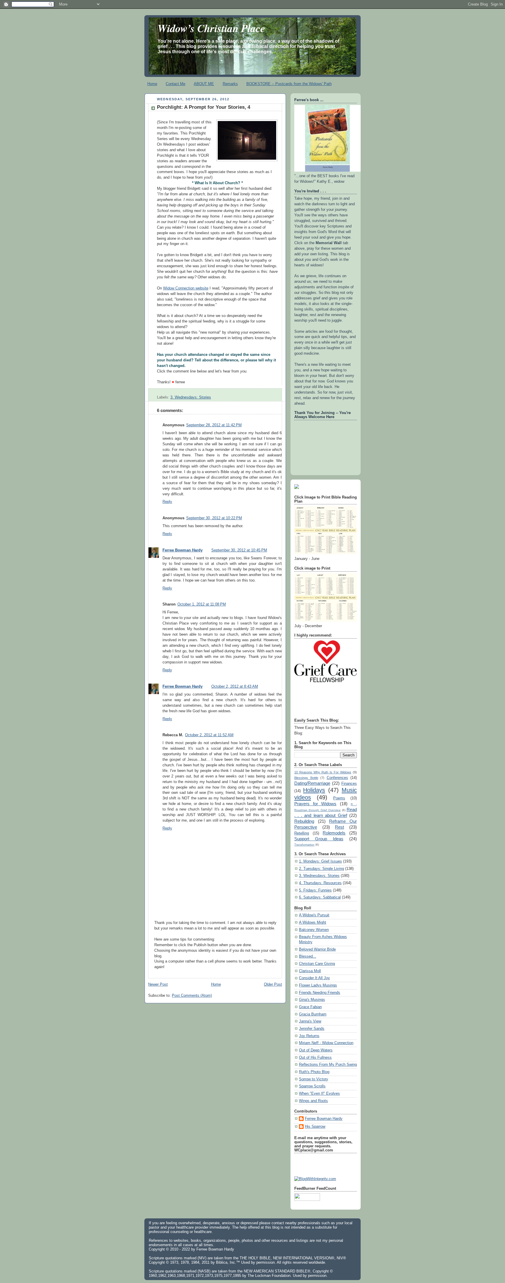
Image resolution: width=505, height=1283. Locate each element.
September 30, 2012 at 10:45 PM (239, 550)
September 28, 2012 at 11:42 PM (214, 425)
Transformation (304, 844)
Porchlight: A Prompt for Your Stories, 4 (203, 107)
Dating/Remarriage (312, 783)
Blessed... (307, 956)
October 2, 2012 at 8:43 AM (234, 686)
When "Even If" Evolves (319, 1093)
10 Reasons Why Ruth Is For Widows (322, 772)
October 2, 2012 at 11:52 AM (209, 735)
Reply (167, 502)
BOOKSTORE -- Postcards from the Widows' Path (289, 84)
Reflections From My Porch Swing (328, 1065)
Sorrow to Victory (313, 1079)
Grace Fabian (310, 1007)
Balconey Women (314, 930)
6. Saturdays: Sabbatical (320, 897)
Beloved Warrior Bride (317, 949)
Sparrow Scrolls (312, 1086)
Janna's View (310, 1021)
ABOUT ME (204, 84)
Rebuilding (304, 821)
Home (152, 84)
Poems (339, 798)
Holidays (314, 790)
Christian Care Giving (317, 964)
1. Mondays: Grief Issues (320, 861)
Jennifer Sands (311, 1029)
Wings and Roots (313, 1101)
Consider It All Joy (314, 978)
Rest (339, 827)
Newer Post (158, 984)
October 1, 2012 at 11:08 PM (201, 604)
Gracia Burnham (312, 1014)
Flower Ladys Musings (318, 985)
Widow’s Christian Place (211, 28)
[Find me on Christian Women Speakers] (296, 488)
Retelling (301, 833)
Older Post (273, 984)
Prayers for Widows (315, 803)
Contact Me (175, 84)
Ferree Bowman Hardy (182, 550)
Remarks (230, 84)
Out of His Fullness (315, 1058)
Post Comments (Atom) (192, 996)
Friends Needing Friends (319, 993)
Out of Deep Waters (316, 1050)
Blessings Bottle (306, 778)
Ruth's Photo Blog (314, 1072)
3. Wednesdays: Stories (190, 397)
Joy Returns (309, 1036)
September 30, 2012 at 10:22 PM (214, 518)
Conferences (337, 778)
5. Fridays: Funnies (315, 890)
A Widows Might (312, 922)
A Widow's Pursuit (314, 915)
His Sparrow (315, 1127)
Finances (349, 784)
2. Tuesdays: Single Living (321, 869)
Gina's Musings (312, 1000)
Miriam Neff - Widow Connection (326, 1043)
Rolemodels (334, 832)
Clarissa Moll (310, 971)
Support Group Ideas (318, 838)
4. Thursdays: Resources (320, 883)
